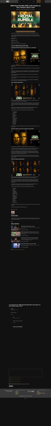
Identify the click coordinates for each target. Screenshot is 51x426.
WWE (27, 1)
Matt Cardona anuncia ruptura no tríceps (27, 226)
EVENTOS (16, 393)
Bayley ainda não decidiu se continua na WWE (28, 243)
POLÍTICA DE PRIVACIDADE (41, 393)
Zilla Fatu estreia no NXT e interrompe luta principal (29, 237)
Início (20, 1)
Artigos (43, 1)
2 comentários (33, 9)
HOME (38, 391)
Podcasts (33, 1)
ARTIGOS (16, 394)
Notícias (24, 1)
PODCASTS (17, 392)
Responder (12, 314)
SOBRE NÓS (38, 392)
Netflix (16, 38)
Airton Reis (18, 9)
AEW (30, 1)
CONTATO (38, 394)
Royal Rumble (13, 209)
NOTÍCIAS (16, 391)
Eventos (39, 1)
